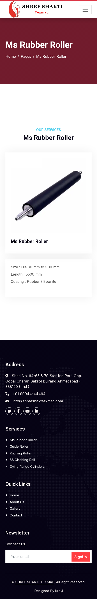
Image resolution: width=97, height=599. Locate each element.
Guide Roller (19, 446)
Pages (26, 56)
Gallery (15, 508)
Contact (16, 515)
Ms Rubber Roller (23, 440)
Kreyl (59, 591)
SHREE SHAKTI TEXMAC (34, 582)
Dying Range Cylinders (27, 466)
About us (17, 502)
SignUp (80, 557)
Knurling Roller (21, 453)
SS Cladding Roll (22, 460)
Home (10, 56)
